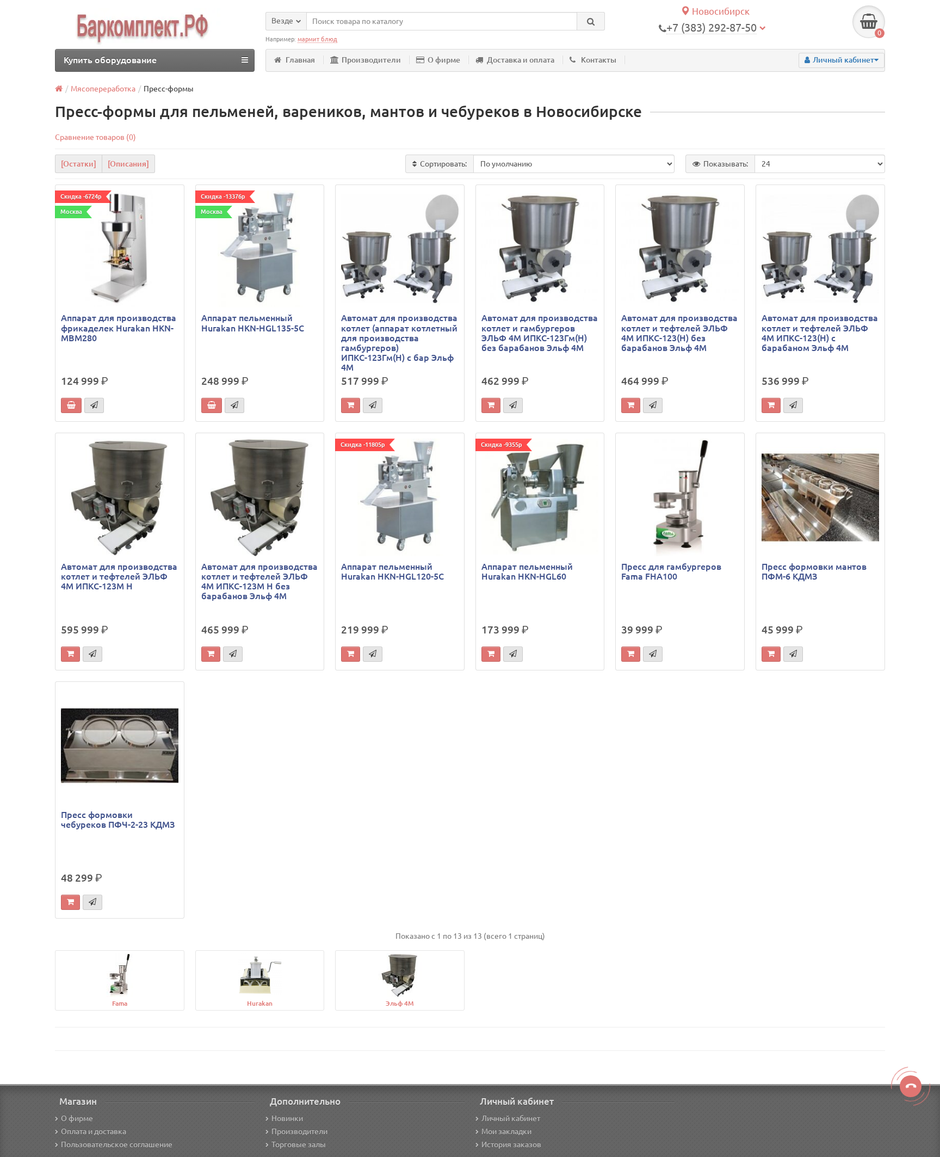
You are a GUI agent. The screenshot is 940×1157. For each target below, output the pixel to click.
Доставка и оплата (520, 60)
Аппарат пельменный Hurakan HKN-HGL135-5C (252, 323)
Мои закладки (506, 1131)
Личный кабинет (510, 1118)
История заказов (511, 1144)
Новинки (287, 1118)
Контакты (598, 60)
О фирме (444, 60)
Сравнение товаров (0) (95, 137)
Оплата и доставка (93, 1131)
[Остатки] (78, 163)
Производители (371, 60)
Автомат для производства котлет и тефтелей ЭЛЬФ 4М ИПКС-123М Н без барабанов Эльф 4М (259, 581)
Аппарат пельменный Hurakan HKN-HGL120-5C (392, 571)
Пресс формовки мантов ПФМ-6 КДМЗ (814, 571)
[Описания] (128, 163)
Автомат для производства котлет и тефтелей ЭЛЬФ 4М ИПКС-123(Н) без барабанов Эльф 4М (679, 333)
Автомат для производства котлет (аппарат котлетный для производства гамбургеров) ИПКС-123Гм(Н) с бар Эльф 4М (399, 342)
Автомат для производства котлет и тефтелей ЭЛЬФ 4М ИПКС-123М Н (119, 576)
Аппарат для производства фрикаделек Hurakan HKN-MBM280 (118, 327)
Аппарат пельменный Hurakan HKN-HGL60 (527, 571)
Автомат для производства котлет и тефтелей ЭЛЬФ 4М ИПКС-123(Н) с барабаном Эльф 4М (820, 333)
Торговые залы (298, 1144)
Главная (300, 60)
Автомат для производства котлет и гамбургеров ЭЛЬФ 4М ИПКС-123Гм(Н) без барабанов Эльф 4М (539, 333)
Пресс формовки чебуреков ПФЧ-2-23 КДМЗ (118, 819)
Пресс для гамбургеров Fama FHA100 (671, 571)
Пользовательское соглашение (116, 1144)
